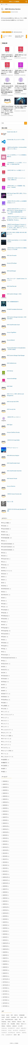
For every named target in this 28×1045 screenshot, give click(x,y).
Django (21, 1017)
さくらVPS (20, 1026)
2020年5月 (6, 895)
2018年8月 (6, 955)
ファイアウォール (11, 1032)
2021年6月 (6, 862)
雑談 (5, 771)
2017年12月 (6, 979)
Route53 (5, 645)
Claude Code (6, 558)
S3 (4, 651)
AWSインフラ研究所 (14, 1)
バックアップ (7, 744)
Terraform (6, 678)
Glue (5, 591)
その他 (5, 708)
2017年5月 (6, 1000)
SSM (5, 672)
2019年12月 (6, 907)
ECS (5, 579)
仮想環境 (6, 759)
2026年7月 (6, 784)
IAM (4, 597)
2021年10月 (6, 850)
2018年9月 (6, 952)
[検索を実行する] (25, 123)
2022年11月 (6, 829)
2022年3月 (6, 841)
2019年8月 (6, 919)
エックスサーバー (11, 1028)
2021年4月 (6, 868)
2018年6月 (6, 961)
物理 (5, 768)
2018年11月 (6, 946)
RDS (5, 639)
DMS (5, 567)
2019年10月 (6, 913)
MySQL (5, 612)
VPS (5, 687)
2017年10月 (6, 985)
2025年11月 (6, 802)
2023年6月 (6, 820)
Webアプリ (6, 693)
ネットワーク (7, 741)
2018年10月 (6, 949)
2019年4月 (6, 931)
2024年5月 (6, 808)
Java (5, 600)
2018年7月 (6, 958)
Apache (7, 1015)
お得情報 (6, 705)
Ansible (5, 525)
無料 (19, 1034)
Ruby (5, 648)
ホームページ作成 (8, 750)
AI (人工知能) (6, 522)
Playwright (6, 627)
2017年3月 (6, 1006)
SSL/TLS (6, 669)
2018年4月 (6, 967)
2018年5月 (6, 964)
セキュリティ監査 (8, 735)
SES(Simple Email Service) (10, 657)
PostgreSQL (6, 630)
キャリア (6, 717)
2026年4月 (6, 793)
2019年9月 (6, 916)
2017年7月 (6, 994)
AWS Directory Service (18, 32)
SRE (5, 666)
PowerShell (6, 633)
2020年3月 (6, 901)
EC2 (4, 576)
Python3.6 (14, 1021)
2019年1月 (6, 940)
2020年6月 (6, 892)
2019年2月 (6, 937)
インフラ (6, 711)
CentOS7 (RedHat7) (8, 546)
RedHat (5, 642)
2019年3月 (6, 934)
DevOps (6, 564)
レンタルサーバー (8, 756)
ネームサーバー (22, 1030)
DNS (25, 1017)
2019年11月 (6, 910)
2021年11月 (6, 847)
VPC (5, 684)
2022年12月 (6, 826)
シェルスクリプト (8, 729)
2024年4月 (6, 811)
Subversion (6, 675)
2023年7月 (6, 817)
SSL (8, 1023)
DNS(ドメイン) (7, 570)
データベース (7, 738)
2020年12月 (6, 877)
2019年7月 (6, 922)
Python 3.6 (19, 1021)
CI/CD (5, 555)
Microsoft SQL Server (9, 1019)
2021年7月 (6, 859)
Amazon (3, 1015)
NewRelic (6, 618)
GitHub (5, 585)
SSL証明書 (13, 1023)
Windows (6, 696)
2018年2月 (6, 973)
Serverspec (6, 654)
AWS (4, 32)
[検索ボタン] (26, 1)
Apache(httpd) (7, 528)
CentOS (3, 1017)
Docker (5, 573)
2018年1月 (6, 976)
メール (5, 753)
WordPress (6, 699)
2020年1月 (6, 904)
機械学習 (6, 762)
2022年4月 (6, 838)
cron (4, 561)
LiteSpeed (6, 609)
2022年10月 (6, 832)
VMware (6, 681)
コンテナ (6, 726)
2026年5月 (6, 790)
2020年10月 (6, 883)
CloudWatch (13, 1017)
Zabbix (5, 702)
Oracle (5, 621)
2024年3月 (6, 814)
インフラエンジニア (8, 714)
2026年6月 (6, 787)
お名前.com (14, 1026)
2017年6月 (6, 997)
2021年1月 (6, 874)
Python (5, 636)
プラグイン (18, 1032)
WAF (5, 690)
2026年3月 (6, 796)
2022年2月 (6, 844)
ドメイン (9, 1030)
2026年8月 (6, 781)
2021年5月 (6, 865)
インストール (4, 1028)
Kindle (5, 603)
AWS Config (6, 534)
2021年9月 (6, 853)
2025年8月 (6, 805)
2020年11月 (6, 880)
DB (18, 1017)
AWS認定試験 (8, 32)
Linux (5, 606)
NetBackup (6, 615)
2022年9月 (6, 835)
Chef (5, 552)
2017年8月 (6, 991)
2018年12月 (6, 943)
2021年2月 (6, 871)
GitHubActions (7, 588)
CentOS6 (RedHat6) (8, 543)
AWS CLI (16, 1015)
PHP (5, 624)
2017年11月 (6, 982)
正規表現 (6, 765)
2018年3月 (6, 970)
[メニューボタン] (1, 1)
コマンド (6, 723)
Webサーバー (23, 1023)
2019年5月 (6, 928)
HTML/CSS (6, 594)
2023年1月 (6, 823)
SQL (4, 660)
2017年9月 (6, 988)
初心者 (15, 1034)
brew (5, 540)
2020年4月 (6, 898)
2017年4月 (6, 1003)
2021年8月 (6, 856)
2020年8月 (6, 886)
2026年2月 (6, 799)
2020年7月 (6, 889)
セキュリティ (7, 732)
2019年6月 (6, 925)
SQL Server (6, 663)
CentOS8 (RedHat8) (8, 549)
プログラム (6, 747)
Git (4, 582)
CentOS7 (8, 1017)
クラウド (6, 720)
